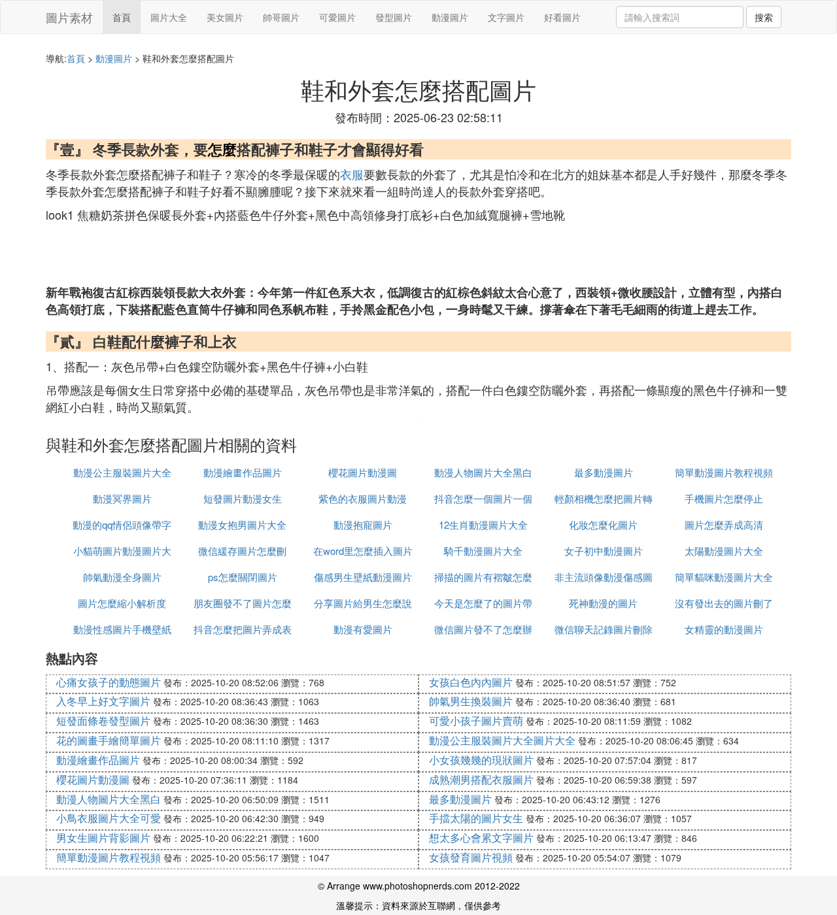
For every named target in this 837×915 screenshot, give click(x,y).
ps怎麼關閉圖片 (242, 577)
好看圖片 (562, 17)
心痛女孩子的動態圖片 (108, 682)
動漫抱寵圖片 (362, 524)
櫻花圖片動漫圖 (362, 472)
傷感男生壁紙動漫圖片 (363, 577)
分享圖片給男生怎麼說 (363, 603)
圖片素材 (69, 16)
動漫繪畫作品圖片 (242, 472)
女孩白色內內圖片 (471, 682)
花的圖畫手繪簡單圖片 (108, 740)
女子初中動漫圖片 (603, 550)
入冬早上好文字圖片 (103, 700)
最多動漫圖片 (603, 472)
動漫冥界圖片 (122, 498)
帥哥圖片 (281, 17)
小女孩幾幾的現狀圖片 (481, 759)
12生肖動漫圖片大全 (483, 524)
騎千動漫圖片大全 (483, 550)
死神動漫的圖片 (603, 603)
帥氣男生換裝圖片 (471, 700)
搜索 (764, 17)
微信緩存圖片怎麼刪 (242, 550)
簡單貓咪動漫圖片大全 (724, 577)
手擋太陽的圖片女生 (476, 817)
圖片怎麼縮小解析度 (122, 603)
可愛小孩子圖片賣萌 (476, 720)
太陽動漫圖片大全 (724, 550)
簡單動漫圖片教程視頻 (724, 472)
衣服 (352, 173)
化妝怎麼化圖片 (603, 524)
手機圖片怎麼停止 (724, 498)
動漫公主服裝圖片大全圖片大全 (502, 740)
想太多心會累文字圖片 (481, 837)
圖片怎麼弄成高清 (724, 524)
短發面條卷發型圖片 (103, 720)
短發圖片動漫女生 (242, 498)
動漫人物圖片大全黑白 (483, 472)
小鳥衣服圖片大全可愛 (108, 817)
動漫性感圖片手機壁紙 (122, 629)
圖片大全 (168, 17)
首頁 (121, 17)
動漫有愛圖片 (362, 629)
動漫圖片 (450, 17)
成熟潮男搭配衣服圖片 (481, 779)
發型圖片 (393, 17)
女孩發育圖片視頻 (471, 857)
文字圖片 (506, 17)
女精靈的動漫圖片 (724, 629)
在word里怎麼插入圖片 (363, 550)
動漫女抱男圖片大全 (242, 524)
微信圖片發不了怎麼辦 (483, 629)
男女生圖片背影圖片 (103, 837)
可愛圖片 (337, 17)
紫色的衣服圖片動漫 (362, 498)
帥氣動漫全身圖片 (122, 577)
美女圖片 (225, 17)
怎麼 (222, 149)
